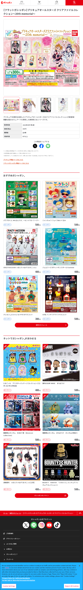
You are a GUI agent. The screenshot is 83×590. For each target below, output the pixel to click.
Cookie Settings (9, 586)
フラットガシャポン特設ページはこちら (16, 163)
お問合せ (9, 549)
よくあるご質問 (11, 544)
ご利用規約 (9, 533)
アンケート (9, 559)
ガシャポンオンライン (41, 495)
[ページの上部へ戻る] (80, 513)
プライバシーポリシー (13, 539)
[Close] (79, 565)
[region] (41, 576)
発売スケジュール (41, 325)
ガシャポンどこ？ (11, 554)
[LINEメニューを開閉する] (33, 525)
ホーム (5, 513)
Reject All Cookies (72, 586)
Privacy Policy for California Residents (16, 578)
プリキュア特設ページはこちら (13, 160)
